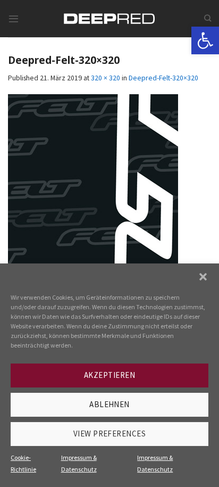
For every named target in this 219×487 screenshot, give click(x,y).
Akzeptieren (109, 375)
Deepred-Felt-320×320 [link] (163, 77)
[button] (203, 276)
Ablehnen (109, 404)
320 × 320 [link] (105, 77)
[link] (205, 40)
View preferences (109, 433)
